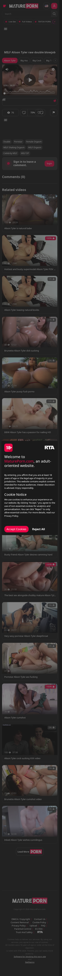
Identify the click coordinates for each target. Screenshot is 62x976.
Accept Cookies (16, 529)
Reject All (38, 529)
